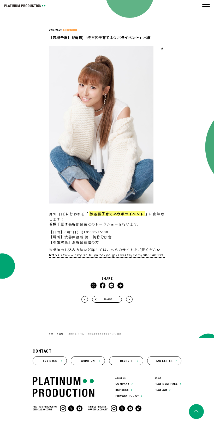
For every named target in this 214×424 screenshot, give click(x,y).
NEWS (60, 333)
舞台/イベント (70, 30)
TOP (51, 333)
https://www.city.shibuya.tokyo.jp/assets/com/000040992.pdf (110, 254)
